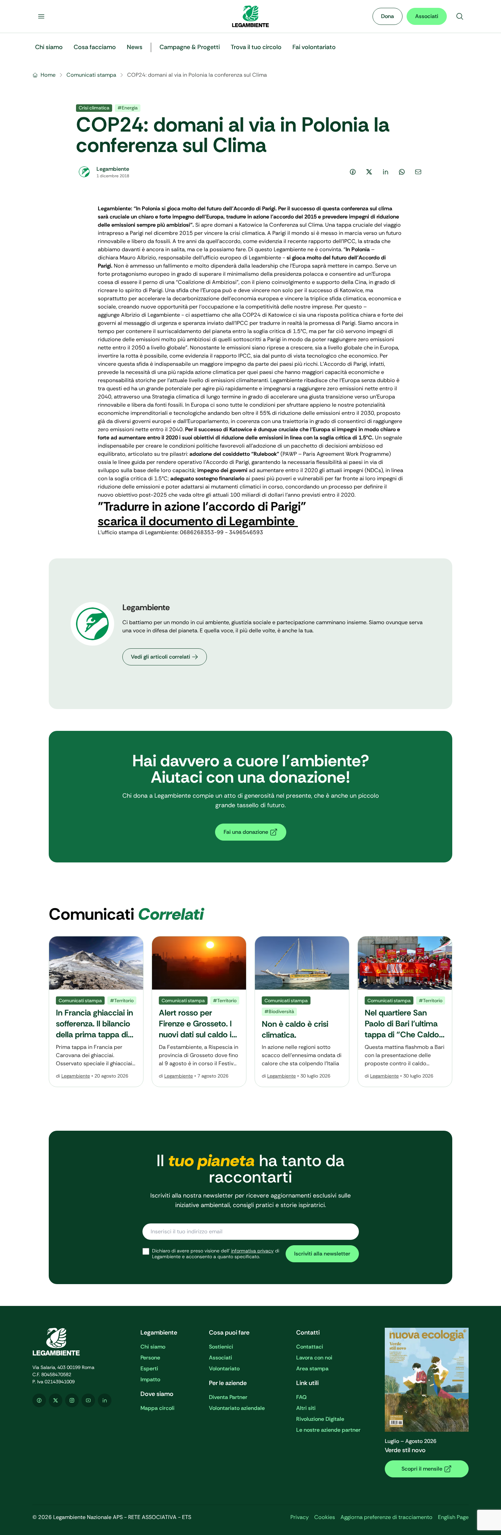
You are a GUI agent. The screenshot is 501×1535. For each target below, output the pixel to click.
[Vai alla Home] (250, 16)
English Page (453, 1517)
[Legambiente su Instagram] (72, 1400)
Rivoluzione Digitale (320, 1419)
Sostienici (221, 1346)
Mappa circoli (157, 1408)
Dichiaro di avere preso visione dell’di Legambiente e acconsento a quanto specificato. (215, 1254)
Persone (150, 1357)
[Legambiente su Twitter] (55, 1400)
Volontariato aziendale (237, 1408)
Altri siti (306, 1408)
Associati (426, 16)
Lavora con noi (314, 1357)
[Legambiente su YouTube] (88, 1400)
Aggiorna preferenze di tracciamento (386, 1517)
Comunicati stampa (91, 74)
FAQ (301, 1397)
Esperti (149, 1368)
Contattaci (309, 1346)
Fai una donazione (246, 832)
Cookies (324, 1517)
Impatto (150, 1379)
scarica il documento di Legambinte (198, 521)
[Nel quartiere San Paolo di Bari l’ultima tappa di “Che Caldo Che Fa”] (405, 1011)
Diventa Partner (228, 1397)
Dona (387, 16)
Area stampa (312, 1368)
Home (48, 74)
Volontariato (224, 1368)
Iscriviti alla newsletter (322, 1253)
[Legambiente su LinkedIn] (104, 1400)
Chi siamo (152, 1346)
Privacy (299, 1517)
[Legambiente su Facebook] (39, 1400)
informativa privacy (252, 1251)
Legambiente (75, 1076)
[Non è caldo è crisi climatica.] (302, 1011)
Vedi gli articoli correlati (160, 656)
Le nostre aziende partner (328, 1429)
